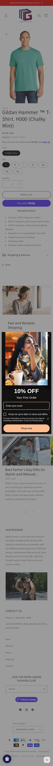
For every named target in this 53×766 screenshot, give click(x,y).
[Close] (48, 335)
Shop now (26, 428)
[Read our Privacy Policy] (48, 418)
